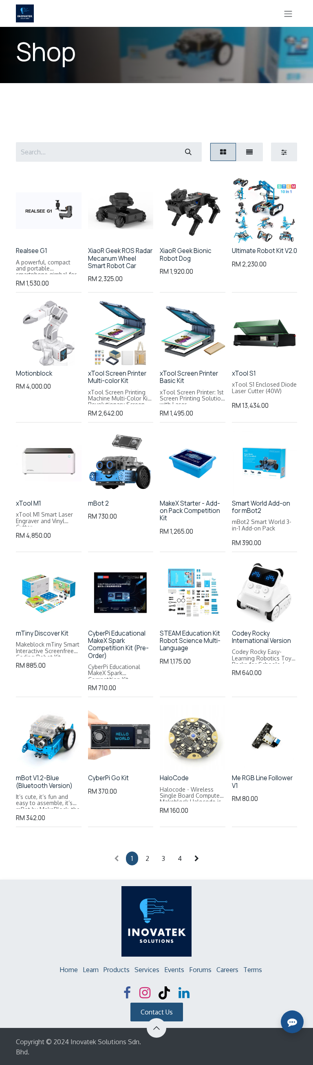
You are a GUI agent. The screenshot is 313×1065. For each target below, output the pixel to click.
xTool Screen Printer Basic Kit (189, 377)
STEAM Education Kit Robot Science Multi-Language (190, 640)
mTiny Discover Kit (42, 633)
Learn (91, 970)
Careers (227, 970)
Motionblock (34, 373)
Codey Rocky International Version (261, 637)
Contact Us (157, 1012)
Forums (200, 970)
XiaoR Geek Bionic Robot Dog (186, 254)
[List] (249, 152)
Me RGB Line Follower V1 (262, 782)
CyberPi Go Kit (108, 778)
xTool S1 (244, 373)
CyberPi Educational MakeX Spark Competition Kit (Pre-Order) (118, 644)
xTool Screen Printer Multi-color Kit (117, 377)
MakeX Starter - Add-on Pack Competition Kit (190, 510)
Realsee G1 (31, 250)
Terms (252, 970)
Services (146, 970)
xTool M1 (28, 503)
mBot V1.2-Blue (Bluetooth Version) (44, 782)
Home (69, 970)
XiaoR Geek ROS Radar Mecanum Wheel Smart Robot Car (120, 258)
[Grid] (223, 152)
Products (117, 970)
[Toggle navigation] (288, 13)
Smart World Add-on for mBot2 (261, 507)
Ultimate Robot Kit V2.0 (264, 250)
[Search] (188, 152)
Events (174, 970)
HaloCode (174, 778)
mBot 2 (98, 503)
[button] (29, 229)
